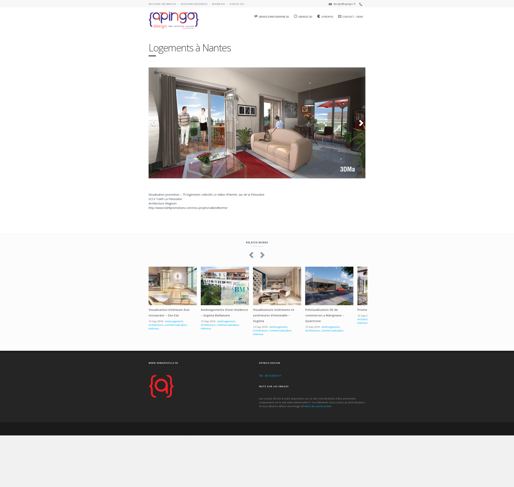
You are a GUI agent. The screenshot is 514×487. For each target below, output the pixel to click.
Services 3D (305, 16)
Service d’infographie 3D (274, 16)
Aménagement (174, 364)
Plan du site (236, 4)
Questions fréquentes (194, 4)
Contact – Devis (353, 16)
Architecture (156, 367)
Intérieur (154, 371)
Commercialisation (175, 367)
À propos (327, 16)
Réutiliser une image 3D (162, 4)
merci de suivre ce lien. (318, 449)
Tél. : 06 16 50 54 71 (270, 418)
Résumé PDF (218, 4)
